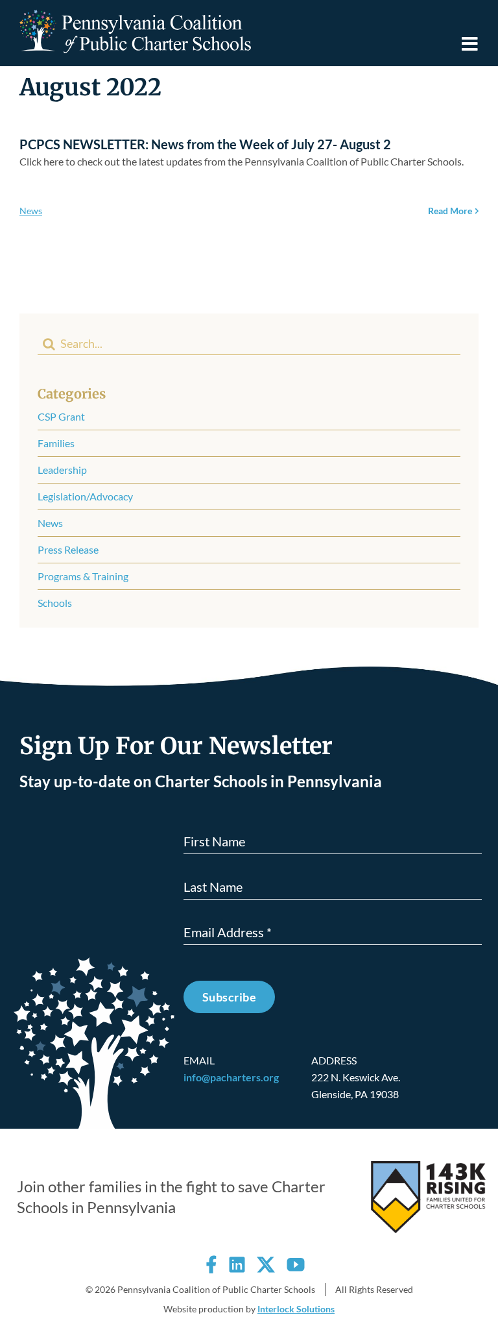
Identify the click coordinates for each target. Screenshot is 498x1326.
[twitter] (265, 1264)
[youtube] (295, 1264)
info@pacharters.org (231, 1077)
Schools (55, 602)
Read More (450, 210)
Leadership (62, 469)
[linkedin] (237, 1264)
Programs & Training (83, 576)
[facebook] (211, 1264)
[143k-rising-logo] (428, 1166)
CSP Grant (61, 416)
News (30, 210)
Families (56, 443)
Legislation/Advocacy (85, 496)
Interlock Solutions (296, 1308)
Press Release (68, 549)
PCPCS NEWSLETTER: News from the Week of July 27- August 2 (205, 144)
